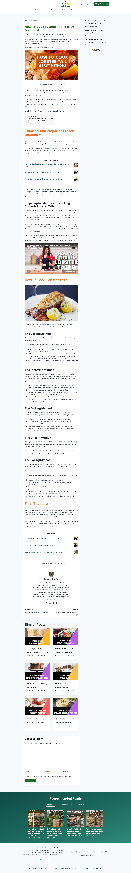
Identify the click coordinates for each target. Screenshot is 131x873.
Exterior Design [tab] (65, 805)
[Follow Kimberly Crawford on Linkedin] (53, 603)
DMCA (67, 868)
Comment (29, 749)
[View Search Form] (91, 3)
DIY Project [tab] (80, 805)
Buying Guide (102, 10)
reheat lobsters (51, 148)
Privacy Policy (59, 868)
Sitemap (73, 868)
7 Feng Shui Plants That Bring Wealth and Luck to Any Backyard (95, 32)
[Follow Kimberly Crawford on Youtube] (50, 603)
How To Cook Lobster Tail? (36, 121)
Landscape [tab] (50, 805)
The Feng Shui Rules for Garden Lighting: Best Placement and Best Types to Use (95, 23)
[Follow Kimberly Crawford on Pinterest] (56, 603)
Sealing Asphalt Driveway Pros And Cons (37, 612)
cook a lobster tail (45, 512)
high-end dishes (51, 100)
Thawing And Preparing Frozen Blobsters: (41, 118)
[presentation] (37, 636)
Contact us (79, 852)
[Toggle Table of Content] (52, 116)
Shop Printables (101, 4)
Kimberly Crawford (34, 47)
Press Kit (104, 852)
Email (46, 772)
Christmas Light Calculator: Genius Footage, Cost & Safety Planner (95, 42)
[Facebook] (81, 3)
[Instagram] (87, 3)
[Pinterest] (97, 868)
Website (65, 772)
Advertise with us (87, 855)
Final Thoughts (32, 123)
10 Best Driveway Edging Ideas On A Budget (66, 612)
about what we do (53, 855)
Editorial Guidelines (92, 852)
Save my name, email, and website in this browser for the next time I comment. (50, 776)
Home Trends (91, 10)
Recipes (27, 23)
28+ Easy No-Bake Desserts (36, 719)
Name (28, 772)
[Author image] (25, 47)
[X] (84, 3)
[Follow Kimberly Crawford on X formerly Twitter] (46, 603)
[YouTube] (100, 868)
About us (71, 852)
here (72, 240)
